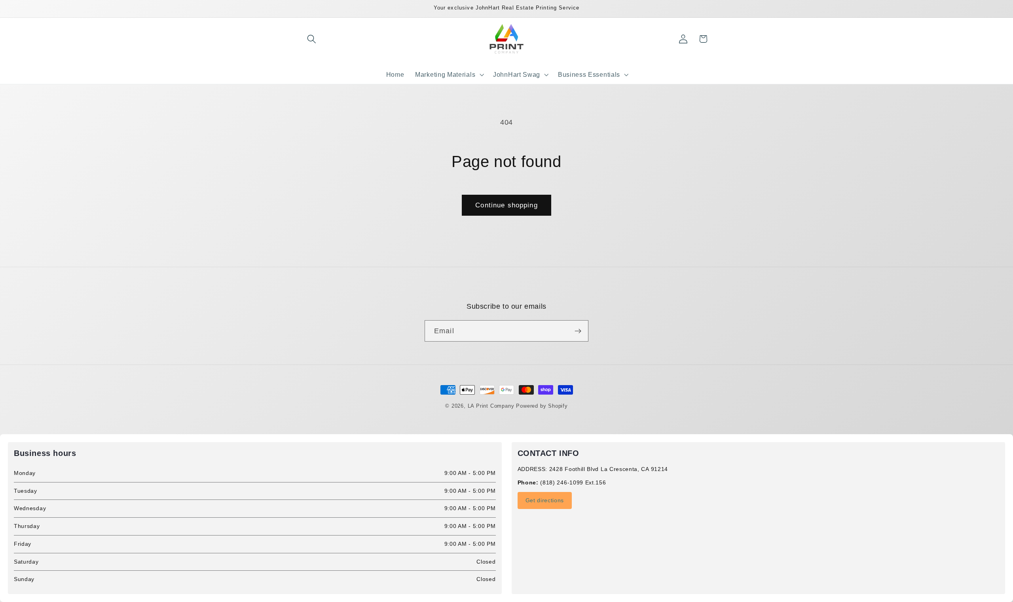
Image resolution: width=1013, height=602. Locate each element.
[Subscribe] (578, 331)
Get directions (544, 500)
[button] (312, 39)
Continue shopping (506, 205)
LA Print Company (491, 406)
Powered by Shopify (542, 406)
